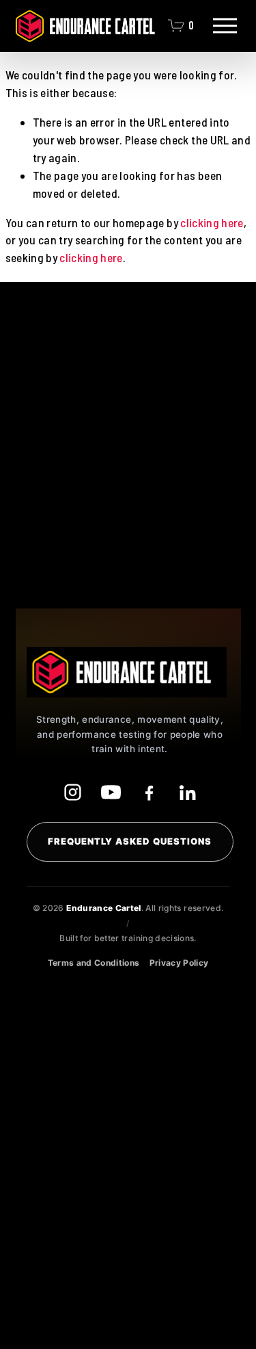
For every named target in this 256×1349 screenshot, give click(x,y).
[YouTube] (110, 792)
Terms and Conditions (94, 963)
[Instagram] (72, 792)
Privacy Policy (179, 963)
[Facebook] (149, 792)
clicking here (211, 222)
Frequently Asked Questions (130, 841)
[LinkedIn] (187, 792)
